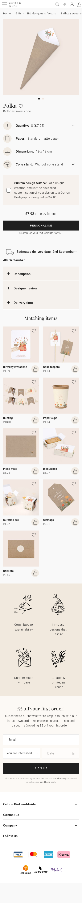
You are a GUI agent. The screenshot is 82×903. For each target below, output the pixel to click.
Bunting (8, 418)
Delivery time (23, 303)
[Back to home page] (15, 6)
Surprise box (11, 519)
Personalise (41, 225)
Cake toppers (51, 366)
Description (22, 274)
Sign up (41, 768)
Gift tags (48, 519)
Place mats (10, 468)
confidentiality (60, 778)
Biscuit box (50, 468)
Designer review (25, 288)
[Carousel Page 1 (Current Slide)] (39, 99)
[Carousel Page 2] (43, 99)
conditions (45, 782)
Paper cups (50, 418)
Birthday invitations (15, 366)
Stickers (8, 570)
